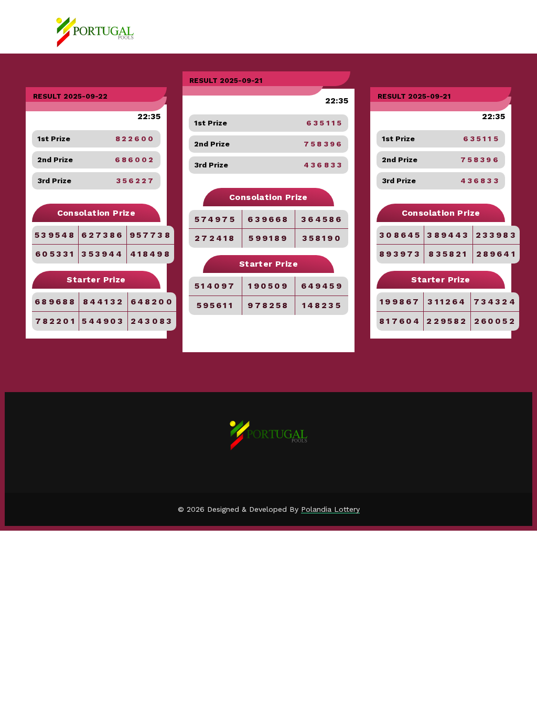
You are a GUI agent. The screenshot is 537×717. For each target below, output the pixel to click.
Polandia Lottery (330, 509)
